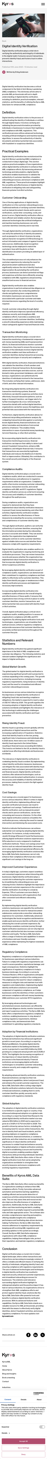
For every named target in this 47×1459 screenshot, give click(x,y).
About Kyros (7, 1370)
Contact (5, 1382)
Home (4, 1366)
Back (4, 41)
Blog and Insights (9, 1374)
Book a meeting (8, 1378)
